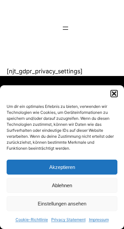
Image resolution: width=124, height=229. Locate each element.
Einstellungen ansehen (62, 203)
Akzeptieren (62, 167)
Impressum (99, 219)
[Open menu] (65, 28)
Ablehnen (62, 185)
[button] (114, 93)
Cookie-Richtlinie (32, 219)
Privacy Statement (68, 219)
